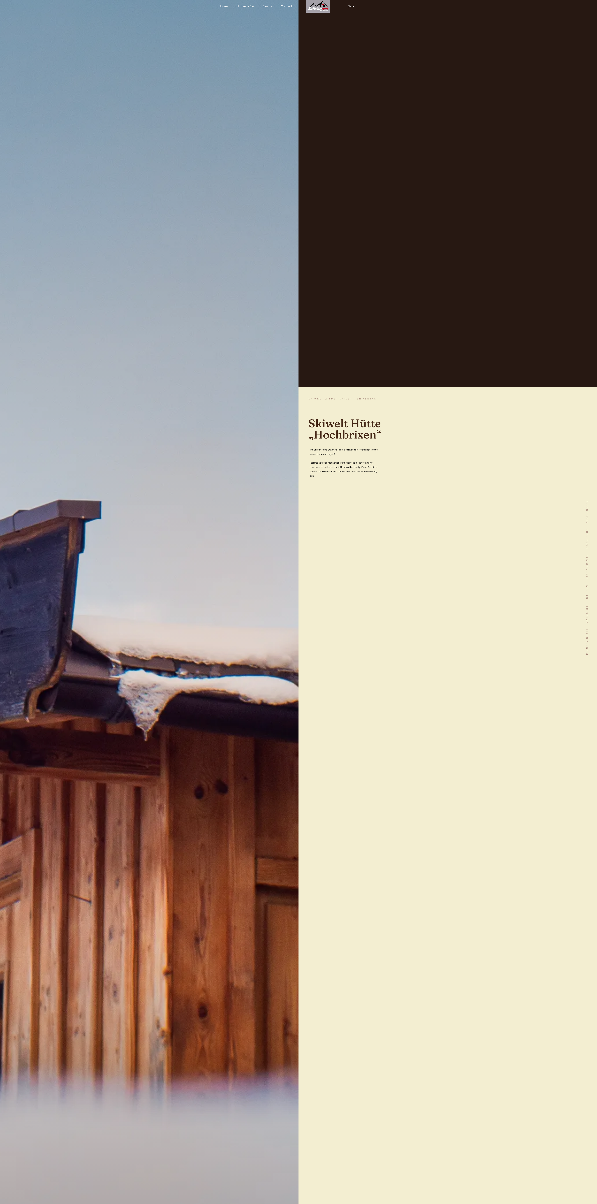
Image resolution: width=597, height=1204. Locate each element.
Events (267, 6)
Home (224, 6)
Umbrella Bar (245, 6)
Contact (286, 6)
